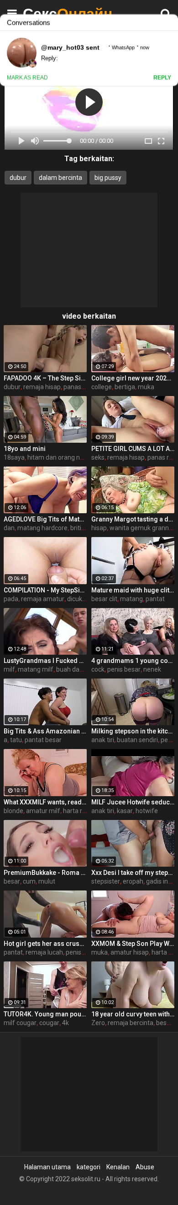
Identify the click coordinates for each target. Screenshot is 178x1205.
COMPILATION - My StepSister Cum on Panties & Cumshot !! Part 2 (45, 590)
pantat (155, 598)
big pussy (107, 177)
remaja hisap (42, 387)
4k (65, 1022)
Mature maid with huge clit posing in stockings (132, 590)
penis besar (124, 669)
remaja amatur (42, 598)
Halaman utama (47, 1167)
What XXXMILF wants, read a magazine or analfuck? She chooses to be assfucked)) (45, 802)
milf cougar (20, 1022)
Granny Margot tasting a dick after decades (132, 519)
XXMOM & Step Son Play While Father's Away (132, 943)
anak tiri (102, 740)
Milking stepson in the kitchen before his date (132, 731)
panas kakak (81, 387)
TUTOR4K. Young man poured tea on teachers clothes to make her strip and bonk (45, 1014)
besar (12, 881)
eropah (133, 881)
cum (29, 881)
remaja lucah (44, 952)
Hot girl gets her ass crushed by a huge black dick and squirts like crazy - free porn (45, 943)
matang (131, 598)
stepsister (105, 881)
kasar (125, 810)
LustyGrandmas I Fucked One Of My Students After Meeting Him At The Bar (45, 660)
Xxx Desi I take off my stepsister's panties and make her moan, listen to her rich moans (132, 872)
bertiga (125, 387)
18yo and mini (25, 448)
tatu (16, 740)
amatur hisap (129, 952)
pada (11, 598)
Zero (98, 1022)
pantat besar (43, 740)
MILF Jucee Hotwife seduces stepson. (132, 802)
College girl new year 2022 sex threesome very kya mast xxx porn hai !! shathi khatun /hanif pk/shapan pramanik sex (132, 378)
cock (98, 669)
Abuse (145, 1167)
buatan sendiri (137, 740)
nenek (152, 669)
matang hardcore (42, 528)
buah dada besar (80, 669)
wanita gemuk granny (141, 528)
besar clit (104, 598)
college (101, 387)
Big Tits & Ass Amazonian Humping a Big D (45, 731)
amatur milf (43, 810)
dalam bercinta (60, 177)
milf (9, 669)
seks (98, 457)
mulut (46, 881)
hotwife (147, 810)
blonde (13, 810)
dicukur (77, 598)
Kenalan (118, 1167)
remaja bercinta (130, 1022)
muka (146, 387)
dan (9, 528)
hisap (99, 528)
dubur (18, 177)
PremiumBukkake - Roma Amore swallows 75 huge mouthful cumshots (45, 872)
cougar (49, 1022)
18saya (14, 457)
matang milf (35, 669)
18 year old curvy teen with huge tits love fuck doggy (132, 1014)
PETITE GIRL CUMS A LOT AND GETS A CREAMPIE (132, 448)
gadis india (161, 881)
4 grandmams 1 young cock (132, 660)
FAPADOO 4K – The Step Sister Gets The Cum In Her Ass (45, 378)
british (79, 528)
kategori (88, 1167)
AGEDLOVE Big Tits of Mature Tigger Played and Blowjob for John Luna (45, 519)
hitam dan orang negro (60, 457)
